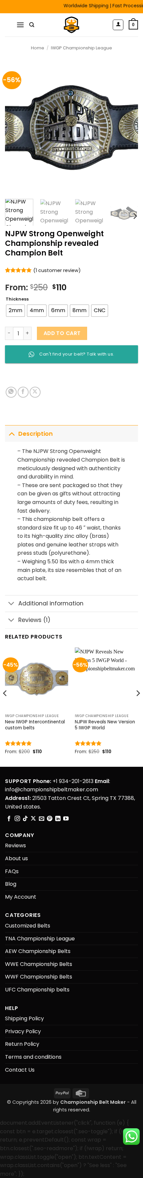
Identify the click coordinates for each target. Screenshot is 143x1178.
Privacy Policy (23, 1031)
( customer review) (57, 270)
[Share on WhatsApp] (11, 392)
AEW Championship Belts (38, 951)
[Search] (31, 25)
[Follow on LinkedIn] (58, 819)
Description (35, 434)
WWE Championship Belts (38, 964)
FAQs (12, 871)
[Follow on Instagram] (17, 819)
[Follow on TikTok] (25, 819)
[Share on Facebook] (23, 392)
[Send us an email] (41, 819)
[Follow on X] (33, 819)
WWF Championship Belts (38, 977)
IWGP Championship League (81, 48)
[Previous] (16, 127)
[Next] (127, 127)
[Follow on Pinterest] (49, 819)
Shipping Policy (24, 1018)
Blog (10, 884)
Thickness (17, 299)
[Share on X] (35, 392)
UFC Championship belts (37, 989)
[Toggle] (11, 433)
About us (16, 858)
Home (37, 48)
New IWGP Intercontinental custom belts (35, 725)
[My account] (118, 25)
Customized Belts (27, 925)
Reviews (15, 845)
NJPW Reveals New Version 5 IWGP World (105, 725)
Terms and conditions (33, 1057)
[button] (20, 25)
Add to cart (62, 333)
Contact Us (20, 1070)
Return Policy (22, 1044)
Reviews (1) (34, 620)
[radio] (15, 310)
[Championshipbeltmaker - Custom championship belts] (71, 24)
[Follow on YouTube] (66, 819)
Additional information (50, 603)
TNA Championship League (40, 938)
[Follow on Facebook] (9, 819)
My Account (20, 897)
